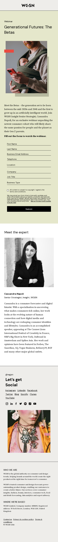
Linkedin (21, 390)
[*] (27, 142)
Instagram (10, 390)
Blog (17, 394)
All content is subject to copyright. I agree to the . (27, 191)
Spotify (24, 394)
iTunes (33, 394)
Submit (29, 209)
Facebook (32, 390)
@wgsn (9, 374)
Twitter (9, 394)
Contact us (7, 519)
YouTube (9, 397)
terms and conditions (18, 192)
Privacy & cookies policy (23, 519)
